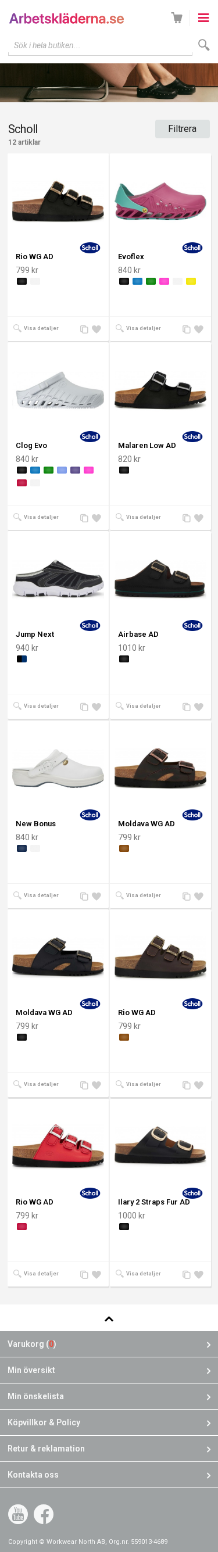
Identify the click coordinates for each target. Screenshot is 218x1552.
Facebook (43, 1514)
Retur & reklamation (46, 1448)
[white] (35, 281)
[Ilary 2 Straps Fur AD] (160, 1146)
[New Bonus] (58, 768)
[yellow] (191, 281)
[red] (22, 483)
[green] (151, 281)
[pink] (164, 281)
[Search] (204, 45)
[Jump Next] (58, 579)
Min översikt (31, 1370)
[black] (22, 281)
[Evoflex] (160, 201)
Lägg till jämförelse (86, 329)
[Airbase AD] (160, 579)
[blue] (137, 281)
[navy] (22, 848)
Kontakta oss (33, 1474)
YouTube (18, 1514)
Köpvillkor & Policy (44, 1422)
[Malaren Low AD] (160, 390)
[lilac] (75, 470)
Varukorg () (32, 1344)
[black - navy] (22, 659)
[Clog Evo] (58, 390)
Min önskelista (36, 1396)
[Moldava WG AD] (160, 768)
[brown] (124, 848)
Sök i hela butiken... (47, 45)
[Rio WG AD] (58, 201)
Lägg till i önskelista (97, 329)
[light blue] (62, 470)
